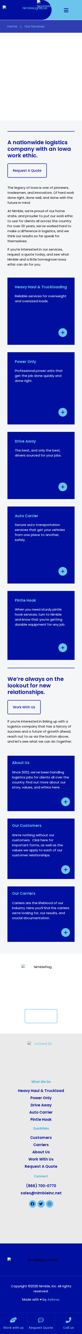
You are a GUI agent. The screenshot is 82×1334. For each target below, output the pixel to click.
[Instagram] (49, 1204)
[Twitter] (41, 1204)
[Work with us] (13, 1320)
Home (12, 26)
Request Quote (41, 1327)
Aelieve (53, 1299)
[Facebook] (32, 1204)
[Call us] (68, 1320)
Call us (68, 1327)
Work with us (13, 1327)
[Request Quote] (41, 1320)
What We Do (41, 1082)
